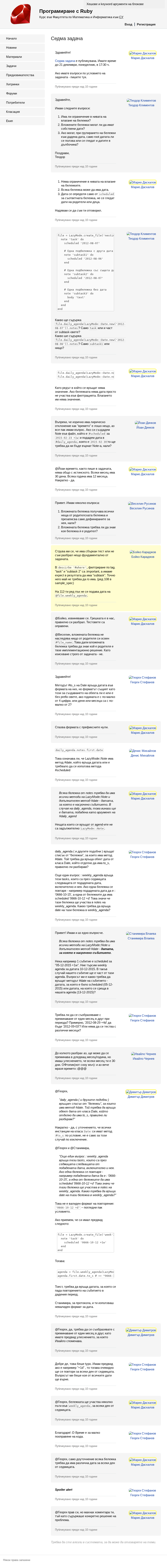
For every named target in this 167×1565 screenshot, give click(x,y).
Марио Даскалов (142, 58)
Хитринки (12, 84)
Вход (128, 24)
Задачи (11, 66)
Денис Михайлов (142, 755)
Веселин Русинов (142, 508)
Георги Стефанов (142, 682)
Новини (11, 47)
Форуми (11, 93)
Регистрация (146, 24)
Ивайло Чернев (143, 1058)
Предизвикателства (20, 75)
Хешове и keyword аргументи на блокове (115, 4)
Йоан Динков (145, 427)
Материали (14, 56)
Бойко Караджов (142, 556)
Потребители (15, 102)
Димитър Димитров (141, 1096)
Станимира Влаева (141, 938)
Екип (9, 121)
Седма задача (65, 61)
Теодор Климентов (141, 105)
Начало (11, 38)
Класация (13, 111)
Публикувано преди (76, 86)
